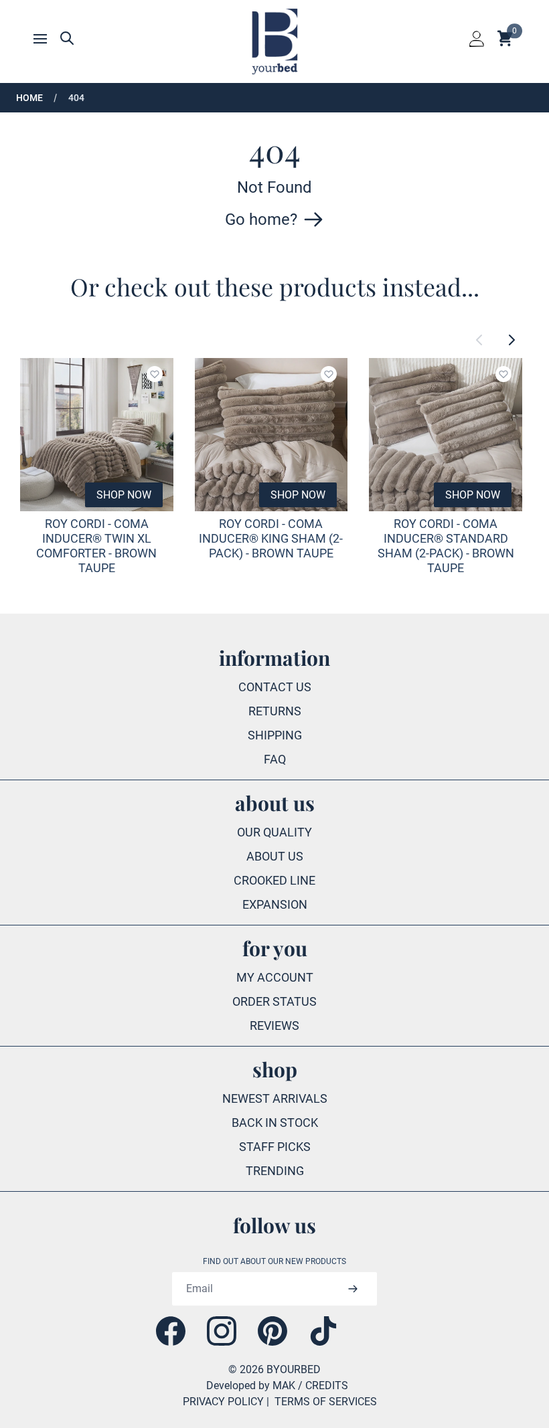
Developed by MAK (250, 1385)
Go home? (261, 219)
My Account (274, 977)
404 (76, 97)
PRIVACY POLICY (223, 1401)
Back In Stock (275, 1122)
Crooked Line (274, 880)
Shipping (275, 735)
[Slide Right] (511, 340)
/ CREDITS (323, 1385)
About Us (274, 856)
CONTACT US (274, 687)
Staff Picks (275, 1147)
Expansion (274, 904)
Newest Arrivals (274, 1098)
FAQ (275, 759)
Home (29, 97)
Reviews (274, 1025)
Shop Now (123, 494)
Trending (275, 1171)
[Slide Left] (479, 340)
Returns (274, 711)
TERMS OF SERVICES (325, 1401)
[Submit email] (352, 1289)
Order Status (274, 1001)
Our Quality (274, 832)
